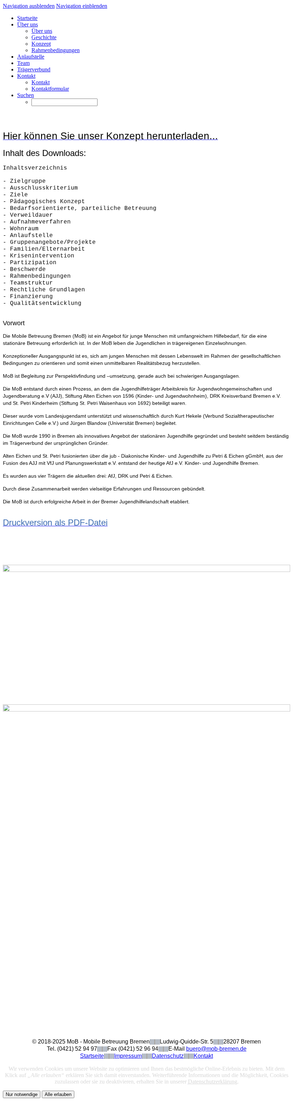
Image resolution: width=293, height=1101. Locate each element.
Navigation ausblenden (29, 6)
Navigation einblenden (81, 6)
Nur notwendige (22, 1094)
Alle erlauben (58, 1094)
